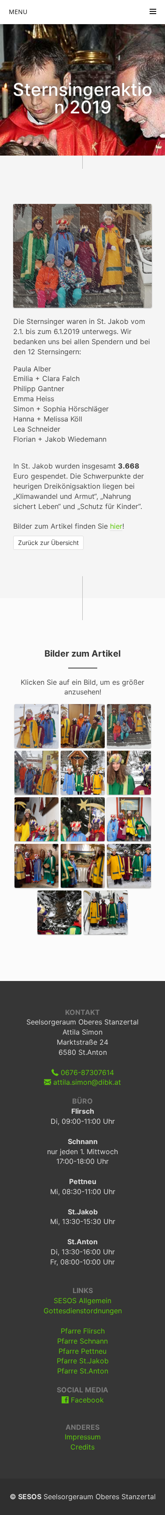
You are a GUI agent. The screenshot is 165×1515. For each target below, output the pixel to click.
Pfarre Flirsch (83, 1330)
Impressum (83, 1436)
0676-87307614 (86, 1072)
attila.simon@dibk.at (86, 1082)
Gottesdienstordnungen (83, 1310)
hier (116, 526)
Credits (82, 1446)
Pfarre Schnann (82, 1341)
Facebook (86, 1399)
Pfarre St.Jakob (83, 1360)
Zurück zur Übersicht (48, 542)
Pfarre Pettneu (82, 1351)
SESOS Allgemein (82, 1300)
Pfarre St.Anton (82, 1370)
